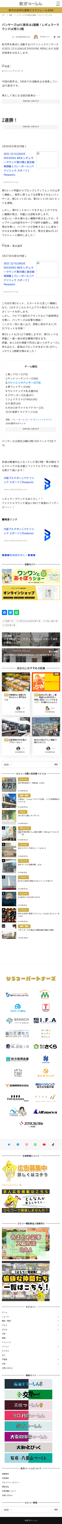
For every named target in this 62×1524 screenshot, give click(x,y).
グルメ (4, 1325)
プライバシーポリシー (11, 1482)
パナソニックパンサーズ (29, 621)
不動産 (4, 1359)
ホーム (4, 1312)
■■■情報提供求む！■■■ (18, 555)
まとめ (4, 1329)
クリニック (6, 1342)
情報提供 (5, 1473)
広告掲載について (9, 1491)
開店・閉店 (6, 1320)
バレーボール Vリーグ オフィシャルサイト (32, 419)
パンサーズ (10, 625)
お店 (4, 1333)
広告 (4, 1363)
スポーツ (9, 621)
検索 (56, 764)
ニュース (5, 1316)
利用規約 (5, 1478)
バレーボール (51, 621)
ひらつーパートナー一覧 (12, 1184)
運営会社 (5, 1486)
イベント (5, 1346)
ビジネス (5, 1350)
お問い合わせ (7, 1368)
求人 (4, 1355)
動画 (4, 1338)
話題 (58, 37)
